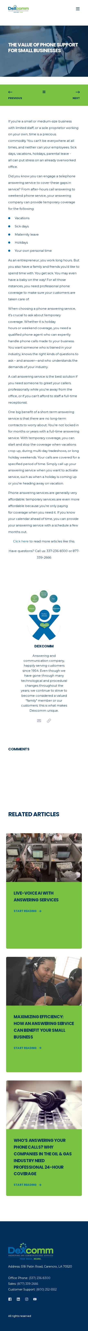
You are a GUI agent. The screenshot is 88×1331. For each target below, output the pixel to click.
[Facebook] (11, 1299)
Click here (21, 541)
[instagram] (27, 1299)
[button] (6, 1325)
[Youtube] (34, 1299)
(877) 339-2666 (27, 1284)
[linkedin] (18, 1299)
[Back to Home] (18, 8)
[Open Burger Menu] (78, 8)
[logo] (30, 1251)
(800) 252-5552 (46, 1289)
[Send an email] (39, 721)
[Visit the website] (49, 721)
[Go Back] (44, 92)
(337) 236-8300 (39, 1278)
